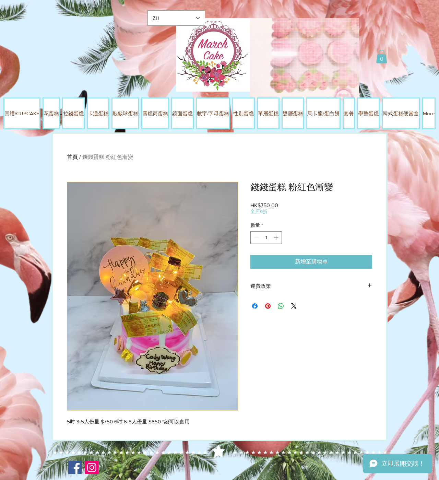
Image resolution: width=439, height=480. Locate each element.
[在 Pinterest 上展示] (268, 306)
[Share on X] (294, 306)
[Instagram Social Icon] (91, 467)
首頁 (72, 157)
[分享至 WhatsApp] (281, 306)
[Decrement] (255, 238)
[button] (381, 56)
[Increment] (276, 238)
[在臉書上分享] (255, 306)
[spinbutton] (266, 238)
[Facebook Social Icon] (75, 467)
